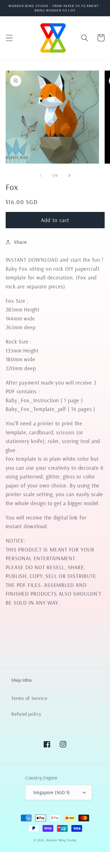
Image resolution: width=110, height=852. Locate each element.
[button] (9, 38)
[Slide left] (40, 175)
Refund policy (26, 714)
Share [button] (20, 242)
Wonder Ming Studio (61, 840)
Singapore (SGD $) (51, 792)
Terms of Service (29, 698)
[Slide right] (69, 175)
